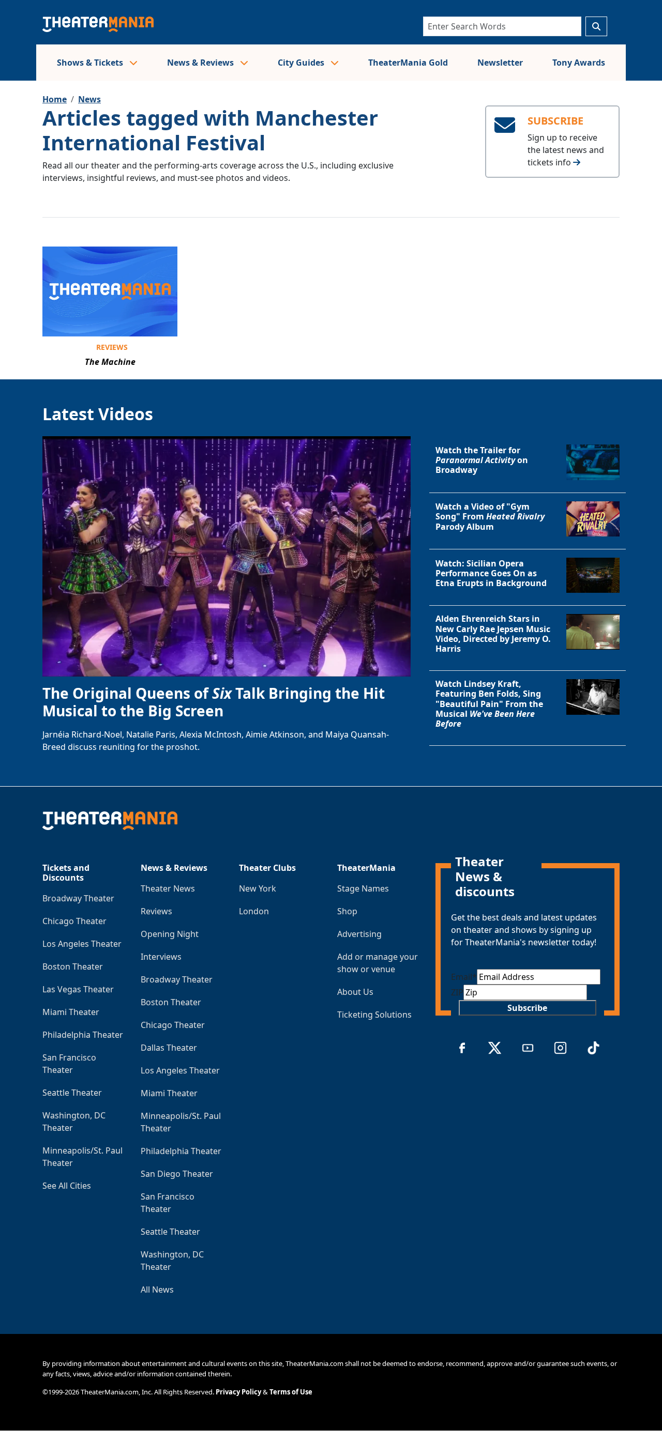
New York (257, 888)
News (89, 99)
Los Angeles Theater (82, 943)
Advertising (359, 934)
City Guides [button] (302, 62)
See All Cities (66, 1185)
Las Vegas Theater (78, 989)
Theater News (168, 888)
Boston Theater (72, 966)
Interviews (161, 956)
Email (464, 977)
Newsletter (500, 62)
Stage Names (363, 888)
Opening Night (170, 934)
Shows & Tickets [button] (91, 62)
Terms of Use (290, 1391)
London (254, 911)
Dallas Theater (169, 1047)
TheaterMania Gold (408, 62)
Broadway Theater (78, 898)
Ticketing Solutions (374, 1014)
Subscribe (527, 1008)
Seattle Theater (72, 1092)
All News (157, 1289)
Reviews (112, 347)
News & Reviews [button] (201, 62)
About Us (355, 991)
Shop (347, 911)
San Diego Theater (177, 1173)
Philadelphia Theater (82, 1034)
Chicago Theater (74, 921)
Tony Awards (578, 62)
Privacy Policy (238, 1391)
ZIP (457, 992)
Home (54, 99)
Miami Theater (70, 1012)
